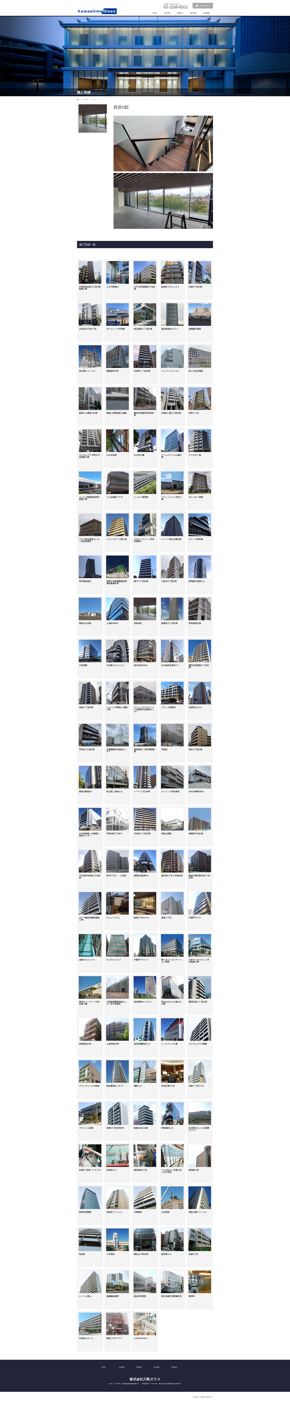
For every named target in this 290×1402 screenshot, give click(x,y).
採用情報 (206, 13)
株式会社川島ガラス (145, 1379)
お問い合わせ (205, 6)
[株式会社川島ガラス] (97, 11)
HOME (154, 13)
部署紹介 (180, 13)
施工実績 (193, 13)
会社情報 (167, 13)
